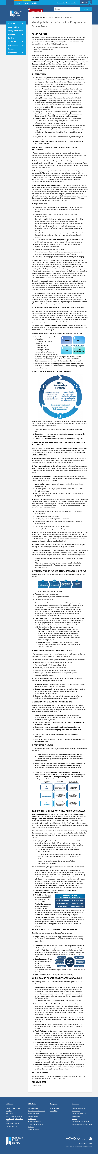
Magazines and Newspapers (36, 1111)
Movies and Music (33, 1113)
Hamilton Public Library (13, 1108)
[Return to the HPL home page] (14, 1145)
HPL (10, 3)
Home (34, 17)
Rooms (74, 1119)
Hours (68, 3)
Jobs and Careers (33, 1129)
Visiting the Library (15, 31)
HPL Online (12, 41)
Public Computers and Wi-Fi (80, 1121)
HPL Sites (9, 1104)
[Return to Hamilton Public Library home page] (16, 14)
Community (12, 49)
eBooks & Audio (33, 1108)
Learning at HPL (33, 1116)
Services (11, 38)
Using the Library (14, 27)
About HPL (12, 23)
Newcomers (76, 1111)
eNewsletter (53, 1111)
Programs (11, 34)
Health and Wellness (34, 1121)
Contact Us (61, 3)
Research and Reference (35, 1124)
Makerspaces (13, 45)
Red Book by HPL (11, 1126)
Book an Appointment (78, 1108)
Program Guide (55, 1108)
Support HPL (12, 52)
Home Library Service (79, 1113)
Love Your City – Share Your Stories (14, 1120)
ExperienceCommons (12, 1123)
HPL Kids (8, 1111)
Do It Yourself (32, 1119)
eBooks (73, 3)
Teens (27, 3)
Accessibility (76, 1116)
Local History (34, 3)
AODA (90, 1143)
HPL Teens (9, 1113)
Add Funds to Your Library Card (82, 1124)
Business (31, 1127)
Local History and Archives (14, 1116)
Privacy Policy (83, 1143)
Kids (18, 3)
